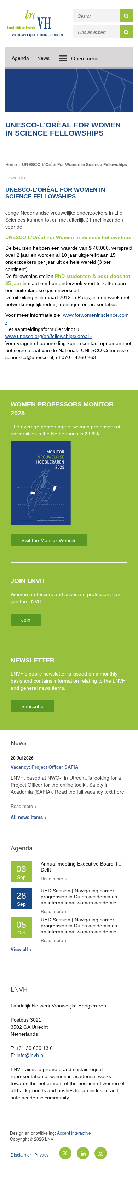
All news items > (29, 817)
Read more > (24, 806)
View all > (21, 949)
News (43, 57)
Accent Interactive (74, 1133)
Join (25, 620)
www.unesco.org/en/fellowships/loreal (47, 336)
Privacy (41, 1155)
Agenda (20, 57)
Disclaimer (21, 1155)
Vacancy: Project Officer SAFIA (44, 767)
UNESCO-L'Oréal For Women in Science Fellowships (74, 164)
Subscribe (32, 706)
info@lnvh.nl (30, 1055)
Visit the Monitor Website (49, 540)
